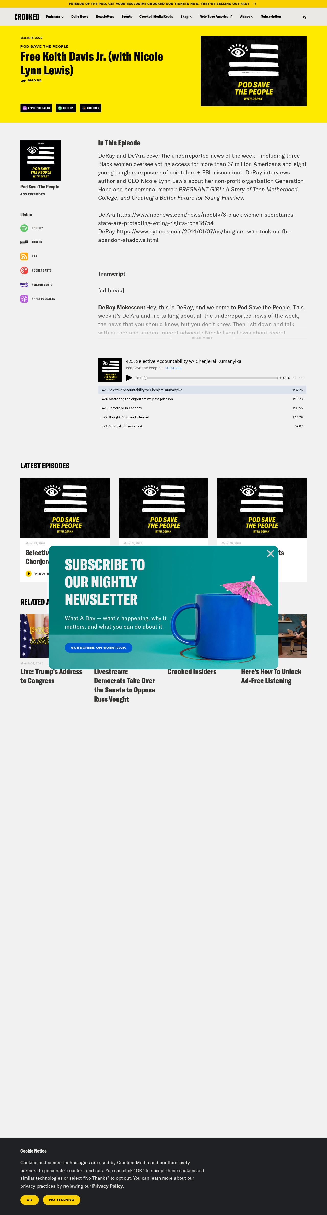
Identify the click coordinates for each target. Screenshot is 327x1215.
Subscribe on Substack (98, 648)
